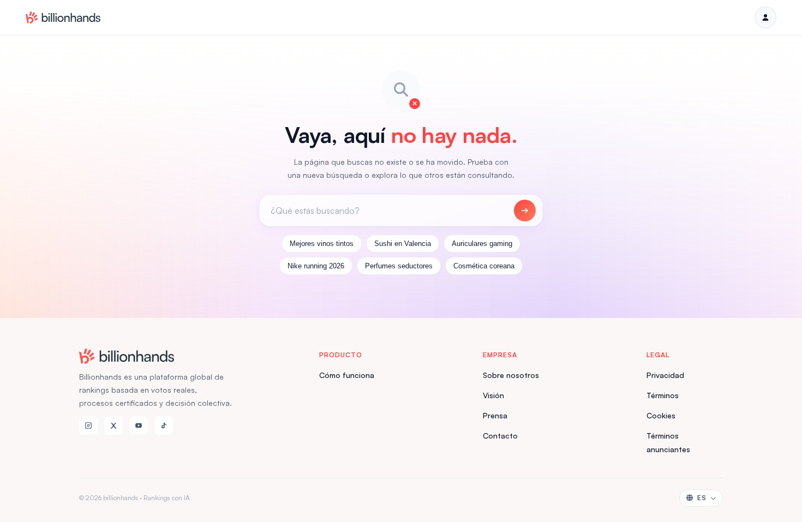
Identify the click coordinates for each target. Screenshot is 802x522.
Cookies (661, 415)
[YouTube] (138, 425)
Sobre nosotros (511, 375)
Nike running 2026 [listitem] (316, 266)
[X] (113, 425)
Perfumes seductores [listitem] (399, 266)
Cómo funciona (346, 375)
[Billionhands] (63, 17)
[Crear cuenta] (765, 17)
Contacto (500, 435)
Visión (493, 395)
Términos (663, 395)
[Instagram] (88, 425)
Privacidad (665, 375)
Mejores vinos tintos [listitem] (322, 243)
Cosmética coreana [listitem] (483, 266)
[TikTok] (163, 425)
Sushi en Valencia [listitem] (402, 243)
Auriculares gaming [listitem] (482, 243)
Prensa (495, 415)
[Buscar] (525, 210)
